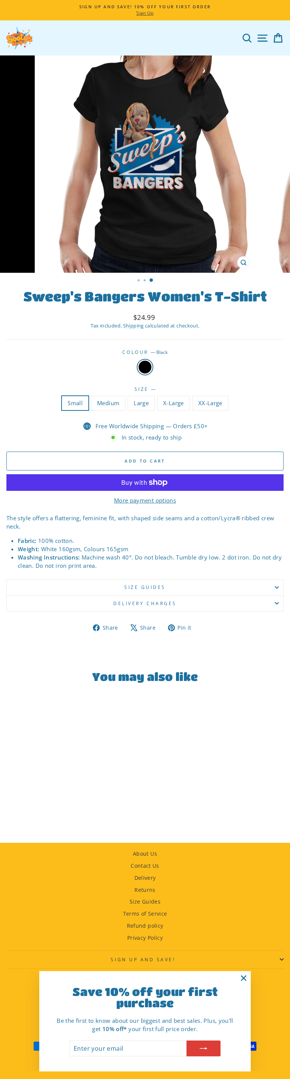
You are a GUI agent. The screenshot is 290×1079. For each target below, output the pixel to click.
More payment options (145, 500)
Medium (108, 403)
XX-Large (210, 403)
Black (145, 367)
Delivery (145, 877)
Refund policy (145, 925)
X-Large (173, 403)
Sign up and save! (143, 959)
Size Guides (145, 901)
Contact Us (145, 865)
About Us (145, 853)
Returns (145, 889)
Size (145, 389)
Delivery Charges (145, 603)
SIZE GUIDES (145, 587)
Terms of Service (145, 913)
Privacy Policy (145, 937)
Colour (145, 352)
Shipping (133, 326)
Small (75, 403)
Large (141, 403)
